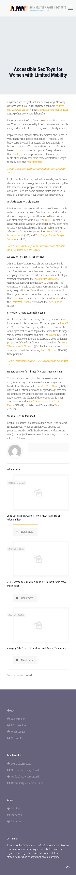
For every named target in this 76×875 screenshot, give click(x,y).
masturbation (34, 162)
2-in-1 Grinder (49, 350)
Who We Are (18, 725)
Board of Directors (21, 763)
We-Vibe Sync (49, 386)
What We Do (18, 731)
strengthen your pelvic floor (52, 109)
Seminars (16, 808)
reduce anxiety (22, 109)
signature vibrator (46, 279)
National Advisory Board (25, 770)
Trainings (16, 815)
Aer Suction (55, 302)
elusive (47, 120)
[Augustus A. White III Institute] (38, 8)
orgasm (21, 150)
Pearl (58, 405)
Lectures (16, 821)
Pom (49, 231)
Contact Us (17, 738)
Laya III (64, 323)
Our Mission (18, 719)
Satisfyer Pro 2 (20, 302)
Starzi (52, 335)
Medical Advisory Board (25, 776)
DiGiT (48, 220)
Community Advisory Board (27, 783)
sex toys (17, 154)
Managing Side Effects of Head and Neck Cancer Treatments (36, 648)
